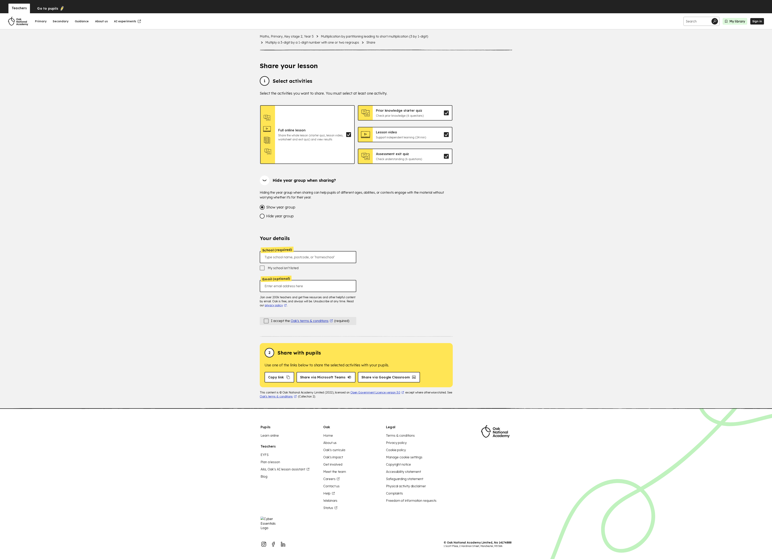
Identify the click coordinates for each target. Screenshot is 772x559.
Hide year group (280, 216)
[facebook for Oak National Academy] (273, 544)
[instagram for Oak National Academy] (264, 544)
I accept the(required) (310, 321)
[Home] (18, 21)
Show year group (280, 207)
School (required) (277, 249)
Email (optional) (276, 279)
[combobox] (308, 257)
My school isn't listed (283, 268)
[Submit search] (714, 21)
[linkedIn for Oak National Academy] (283, 544)
